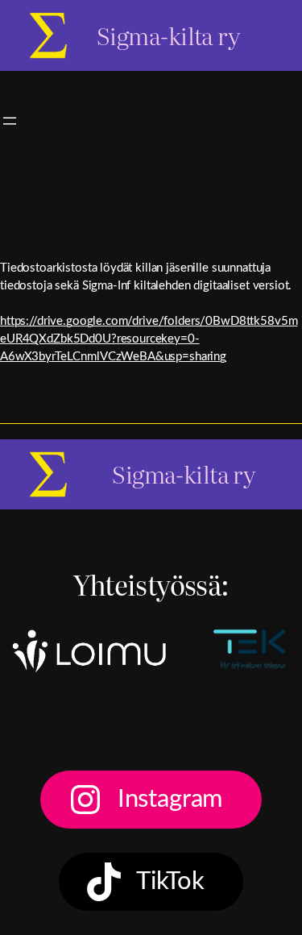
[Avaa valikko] (9, 121)
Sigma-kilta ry (168, 35)
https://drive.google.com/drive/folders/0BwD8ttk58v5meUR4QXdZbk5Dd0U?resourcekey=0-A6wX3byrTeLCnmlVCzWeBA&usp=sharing (148, 339)
